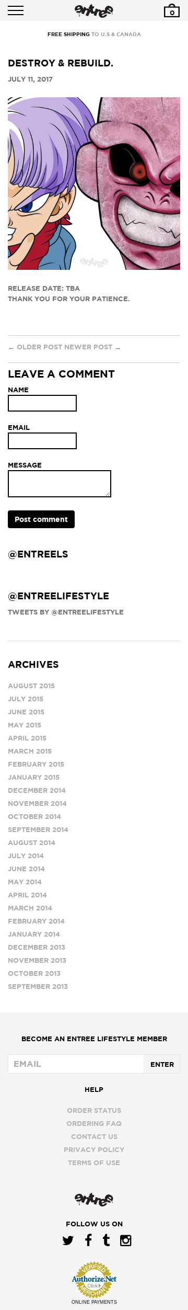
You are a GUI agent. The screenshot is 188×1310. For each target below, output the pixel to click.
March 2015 (30, 751)
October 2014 (34, 816)
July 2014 (26, 855)
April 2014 (27, 895)
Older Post (39, 347)
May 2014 (25, 882)
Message (25, 465)
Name (18, 389)
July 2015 (25, 698)
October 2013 (34, 973)
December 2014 (37, 790)
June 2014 (26, 868)
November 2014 (37, 803)
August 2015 (31, 685)
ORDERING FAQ (94, 1123)
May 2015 (24, 725)
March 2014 (30, 908)
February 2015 (36, 764)
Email (19, 427)
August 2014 (31, 842)
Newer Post (88, 347)
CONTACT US (94, 1136)
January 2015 (34, 777)
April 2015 (27, 738)
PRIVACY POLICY (94, 1149)
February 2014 (36, 921)
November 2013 (37, 960)
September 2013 (38, 986)
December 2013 (36, 947)
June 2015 (26, 712)
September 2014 (38, 829)
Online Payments (94, 1302)
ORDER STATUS (94, 1110)
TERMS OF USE (94, 1162)
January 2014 (34, 934)
